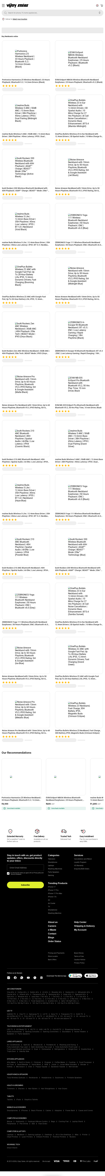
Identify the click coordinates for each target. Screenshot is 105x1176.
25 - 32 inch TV (66, 1016)
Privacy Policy (79, 963)
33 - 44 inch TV (82, 1016)
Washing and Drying (67, 1045)
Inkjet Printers (12, 1137)
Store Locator (53, 956)
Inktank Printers (42, 1137)
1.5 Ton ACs (81, 997)
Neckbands (33, 1078)
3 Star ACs (86, 999)
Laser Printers (27, 1137)
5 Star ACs (23, 1001)
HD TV (39, 1016)
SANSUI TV (11, 1014)
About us (53, 922)
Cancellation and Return (83, 859)
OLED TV (79, 1014)
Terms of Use (79, 956)
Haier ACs (67, 994)
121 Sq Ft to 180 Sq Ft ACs (18, 1003)
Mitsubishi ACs (84, 992)
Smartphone (52, 862)
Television (51, 859)
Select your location (20, 19)
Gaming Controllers (51, 1032)
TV (49, 907)
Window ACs (23, 997)
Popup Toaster (41, 1067)
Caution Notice (79, 960)
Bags (53, 1121)
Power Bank (70, 1110)
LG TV (45, 1014)
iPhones (24, 1110)
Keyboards (20, 1121)
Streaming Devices (72, 1029)
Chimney (37, 1062)
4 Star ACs (11, 1001)
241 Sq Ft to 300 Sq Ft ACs (68, 1003)
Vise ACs (10, 992)
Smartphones (12, 1110)
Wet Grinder (73, 1067)
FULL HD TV (29, 1016)
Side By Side (24, 1051)
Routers (73, 1137)
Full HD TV (57, 1029)
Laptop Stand (77, 1121)
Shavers (21, 1089)
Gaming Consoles (32, 1032)
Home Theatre (80, 1032)
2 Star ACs (74, 999)
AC (49, 900)
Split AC (27, 1045)
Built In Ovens (24, 1062)
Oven (30, 1067)
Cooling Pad (64, 1121)
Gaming (51, 875)
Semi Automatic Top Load (41, 1047)
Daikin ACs (34, 992)
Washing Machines (55, 869)
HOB (46, 1064)
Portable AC (51, 1045)
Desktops (48, 1135)
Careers (52, 926)
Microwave (20, 1067)
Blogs (51, 937)
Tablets (10, 1100)
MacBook (20, 1135)
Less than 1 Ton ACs (40, 997)
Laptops (51, 865)
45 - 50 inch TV (13, 1018)
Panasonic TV (66, 1014)
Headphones (46, 1078)
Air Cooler (51, 903)
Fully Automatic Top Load (17, 1047)
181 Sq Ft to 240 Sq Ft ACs (43, 1003)
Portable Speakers (74, 1078)
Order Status (54, 941)
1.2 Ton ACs (68, 997)
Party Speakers (53, 872)
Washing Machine (54, 913)
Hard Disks (42, 1124)
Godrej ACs (69, 992)
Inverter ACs (53, 1001)
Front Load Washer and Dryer (18, 1049)
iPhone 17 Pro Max (55, 893)
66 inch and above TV (63, 1018)
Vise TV (22, 1014)
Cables (48, 1110)
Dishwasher (46, 1049)
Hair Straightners (48, 1089)
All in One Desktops (63, 1135)
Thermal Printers (59, 1137)
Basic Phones (36, 1110)
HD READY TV (51, 1016)
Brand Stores (79, 953)
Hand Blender (22, 1064)
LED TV (10, 1029)
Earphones (59, 1078)
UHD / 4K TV (44, 1029)
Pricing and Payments (56, 953)
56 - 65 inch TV (44, 1018)
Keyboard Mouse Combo (38, 1121)
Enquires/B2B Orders (81, 869)
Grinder (83, 1064)
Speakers (10, 1034)
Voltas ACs (22, 992)
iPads (18, 1100)
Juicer (53, 1064)
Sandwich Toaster (58, 1067)
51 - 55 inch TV (29, 1018)
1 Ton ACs (55, 997)
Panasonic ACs (39, 994)
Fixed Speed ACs (37, 1001)
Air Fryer (10, 1064)
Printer (85, 1135)
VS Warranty (78, 865)
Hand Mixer (36, 1064)
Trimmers (11, 1089)
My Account (80, 930)
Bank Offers (52, 960)
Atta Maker (11, 1062)
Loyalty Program (80, 862)
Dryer (36, 1049)
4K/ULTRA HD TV (14, 1016)
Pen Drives (24, 1124)
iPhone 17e (52, 897)
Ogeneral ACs (80, 994)
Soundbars (66, 1032)
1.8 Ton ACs (12, 999)
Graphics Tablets (31, 1100)
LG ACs (45, 992)
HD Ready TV (21, 1029)
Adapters (58, 1110)
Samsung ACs (54, 994)
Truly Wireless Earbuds (16, 1078)
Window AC (38, 1045)
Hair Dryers (62, 1089)
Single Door (73, 1049)
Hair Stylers (32, 1089)
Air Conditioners (13, 1045)
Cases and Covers (85, 1110)
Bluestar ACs (57, 992)
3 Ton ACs (62, 999)
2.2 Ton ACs (37, 999)
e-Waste (52, 930)
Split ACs (10, 997)
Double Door (86, 1049)
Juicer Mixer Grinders (68, 1064)
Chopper (47, 1062)
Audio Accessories (14, 1032)
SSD (33, 1124)
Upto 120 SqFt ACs (69, 1001)
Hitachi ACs (24, 994)
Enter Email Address (18, 868)
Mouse (9, 1121)
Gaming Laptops (34, 1135)
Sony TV (54, 1014)
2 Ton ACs (24, 999)
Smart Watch (12, 1148)
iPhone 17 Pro (53, 890)
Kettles (10, 1067)
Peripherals (11, 1124)
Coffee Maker (60, 1062)
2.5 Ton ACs (50, 999)
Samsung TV (34, 1014)
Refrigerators (60, 1049)
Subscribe (25, 885)
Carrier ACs (11, 994)
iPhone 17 (52, 887)
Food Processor (85, 1062)
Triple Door (11, 1051)
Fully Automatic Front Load (67, 1047)
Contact (52, 934)
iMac (77, 1135)
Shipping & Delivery (84, 926)
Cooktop (72, 1062)
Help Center (80, 922)
